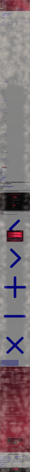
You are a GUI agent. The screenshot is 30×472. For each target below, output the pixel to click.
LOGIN (15, 233)
